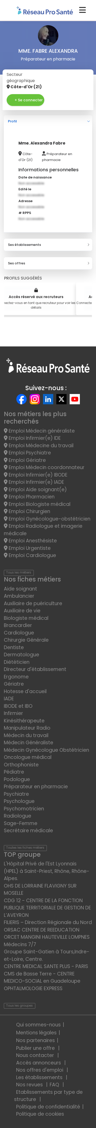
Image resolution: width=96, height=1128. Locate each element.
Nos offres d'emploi (40, 1070)
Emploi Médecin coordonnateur (45, 467)
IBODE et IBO (18, 706)
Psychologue (19, 801)
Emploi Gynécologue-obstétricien (48, 518)
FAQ (55, 1084)
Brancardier (18, 625)
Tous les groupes (19, 1005)
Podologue (17, 779)
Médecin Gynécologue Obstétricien (46, 750)
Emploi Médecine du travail (40, 445)
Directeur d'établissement (35, 669)
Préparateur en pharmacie (36, 786)
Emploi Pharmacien (31, 496)
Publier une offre (36, 1048)
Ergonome (16, 676)
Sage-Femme (20, 823)
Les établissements (40, 1077)
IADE (9, 698)
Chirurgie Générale (26, 640)
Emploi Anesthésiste (32, 540)
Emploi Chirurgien (28, 511)
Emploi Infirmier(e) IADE (35, 482)
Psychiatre (16, 794)
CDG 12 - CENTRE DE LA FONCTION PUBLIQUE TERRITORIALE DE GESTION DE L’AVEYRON (47, 908)
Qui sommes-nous (38, 1024)
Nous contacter (35, 1055)
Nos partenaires (35, 1040)
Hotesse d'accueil (25, 691)
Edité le (24, 189)
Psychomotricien (24, 808)
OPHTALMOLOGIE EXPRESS (33, 988)
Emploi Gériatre (26, 460)
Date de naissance (35, 177)
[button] (48, 121)
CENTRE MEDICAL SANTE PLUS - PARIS (46, 966)
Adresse (25, 201)
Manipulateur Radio (27, 727)
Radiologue (17, 815)
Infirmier (13, 713)
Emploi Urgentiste (29, 548)
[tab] (48, 121)
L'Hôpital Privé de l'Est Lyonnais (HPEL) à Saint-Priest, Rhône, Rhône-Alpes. (46, 871)
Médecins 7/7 (20, 944)
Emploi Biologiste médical (38, 504)
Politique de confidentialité (48, 1106)
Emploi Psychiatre (29, 452)
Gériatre (14, 684)
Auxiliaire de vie (22, 610)
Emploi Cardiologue (31, 555)
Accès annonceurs (39, 1062)
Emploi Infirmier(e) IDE (34, 438)
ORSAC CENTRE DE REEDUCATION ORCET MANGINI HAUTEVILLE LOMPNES (47, 933)
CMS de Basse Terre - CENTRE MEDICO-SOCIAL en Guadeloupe (42, 977)
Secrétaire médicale (28, 830)
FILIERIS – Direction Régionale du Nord (48, 922)
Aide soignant (20, 588)
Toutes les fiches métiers (25, 847)
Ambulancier (19, 596)
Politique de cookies (40, 1114)
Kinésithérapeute (24, 720)
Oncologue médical (27, 757)
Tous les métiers (18, 572)
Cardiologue (19, 632)
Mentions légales (36, 1032)
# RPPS (24, 212)
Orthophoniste (21, 764)
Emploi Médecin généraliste (41, 430)
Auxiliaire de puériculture (33, 603)
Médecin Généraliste (28, 742)
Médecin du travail (27, 735)
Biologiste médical (26, 618)
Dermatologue (21, 654)
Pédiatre (14, 771)
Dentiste (14, 647)
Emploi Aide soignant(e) (37, 489)
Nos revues (30, 1084)
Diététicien (16, 662)
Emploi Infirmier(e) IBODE (37, 474)
